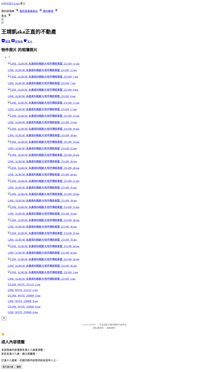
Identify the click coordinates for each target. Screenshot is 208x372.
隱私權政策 (98, 328)
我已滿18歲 (8, 367)
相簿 (8, 41)
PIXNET (92, 324)
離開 (19, 367)
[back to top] (3, 318)
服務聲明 (111, 328)
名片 (29, 41)
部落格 (19, 41)
